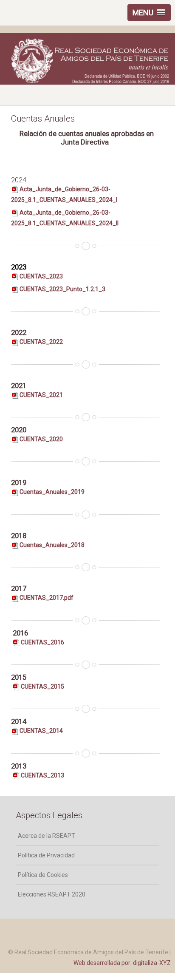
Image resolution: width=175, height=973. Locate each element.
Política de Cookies (43, 874)
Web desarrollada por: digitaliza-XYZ (122, 962)
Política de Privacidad (46, 855)
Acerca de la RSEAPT (46, 835)
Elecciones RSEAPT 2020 (51, 894)
